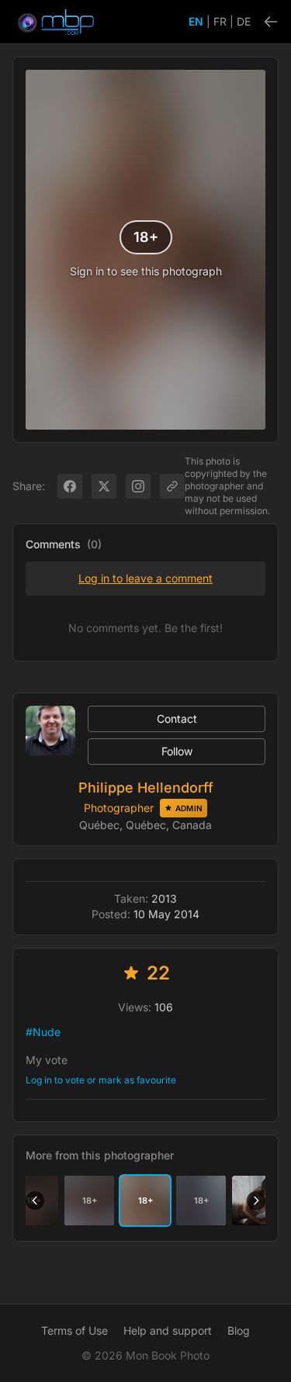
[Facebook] (69, 486)
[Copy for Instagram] (138, 486)
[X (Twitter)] (104, 486)
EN (196, 21)
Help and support (167, 1330)
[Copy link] (172, 486)
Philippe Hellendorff (145, 787)
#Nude (43, 1031)
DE (244, 21)
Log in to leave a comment (145, 578)
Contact (177, 718)
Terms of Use (74, 1330)
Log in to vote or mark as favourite (101, 1080)
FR (220, 21)
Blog (238, 1330)
